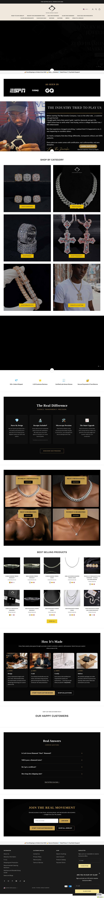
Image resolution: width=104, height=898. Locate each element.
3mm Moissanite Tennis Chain (52, 602)
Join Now (64, 814)
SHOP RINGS (27, 249)
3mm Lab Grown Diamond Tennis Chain (72, 570)
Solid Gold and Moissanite (85, 15)
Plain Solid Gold (41, 18)
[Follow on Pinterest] (12, 874)
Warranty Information (10, 850)
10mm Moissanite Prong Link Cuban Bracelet (92, 602)
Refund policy (37, 853)
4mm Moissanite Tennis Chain (72, 602)
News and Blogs (8, 869)
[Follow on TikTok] (20, 874)
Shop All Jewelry (65, 821)
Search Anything (61, 847)
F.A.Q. (5, 853)
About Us (6, 847)
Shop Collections (65, 686)
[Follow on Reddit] (24, 874)
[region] (52, 42)
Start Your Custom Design (42, 686)
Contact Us (36, 847)
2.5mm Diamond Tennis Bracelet (11, 570)
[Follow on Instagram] (8, 874)
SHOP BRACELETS (27, 298)
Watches (51, 18)
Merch (67, 18)
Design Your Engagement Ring (36, 15)
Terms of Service (38, 856)
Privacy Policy (37, 850)
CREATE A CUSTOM (76, 298)
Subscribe (87, 891)
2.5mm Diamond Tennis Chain (52, 570)
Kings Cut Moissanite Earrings (12, 602)
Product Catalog (61, 853)
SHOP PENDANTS (76, 249)
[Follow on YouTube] (16, 874)
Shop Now (28, 475)
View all (52, 614)
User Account (60, 850)
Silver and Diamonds (68, 15)
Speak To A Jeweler (77, 18)
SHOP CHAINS (76, 200)
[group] (52, 42)
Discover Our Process (52, 444)
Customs (60, 18)
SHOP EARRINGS (27, 200)
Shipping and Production (11, 856)
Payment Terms (60, 856)
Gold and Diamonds (53, 15)
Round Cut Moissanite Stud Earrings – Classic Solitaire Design (92, 571)
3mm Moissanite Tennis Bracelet (32, 602)
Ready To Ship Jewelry (17, 15)
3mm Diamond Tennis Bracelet (32, 570)
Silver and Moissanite (27, 18)
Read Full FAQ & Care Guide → (52, 775)
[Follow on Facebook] (4, 874)
